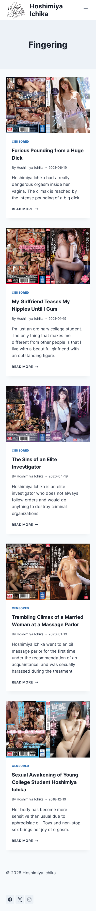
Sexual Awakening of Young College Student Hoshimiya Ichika (45, 782)
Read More (25, 209)
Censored (20, 141)
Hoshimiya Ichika (30, 168)
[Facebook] (10, 899)
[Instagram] (29, 899)
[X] (20, 899)
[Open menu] (85, 10)
